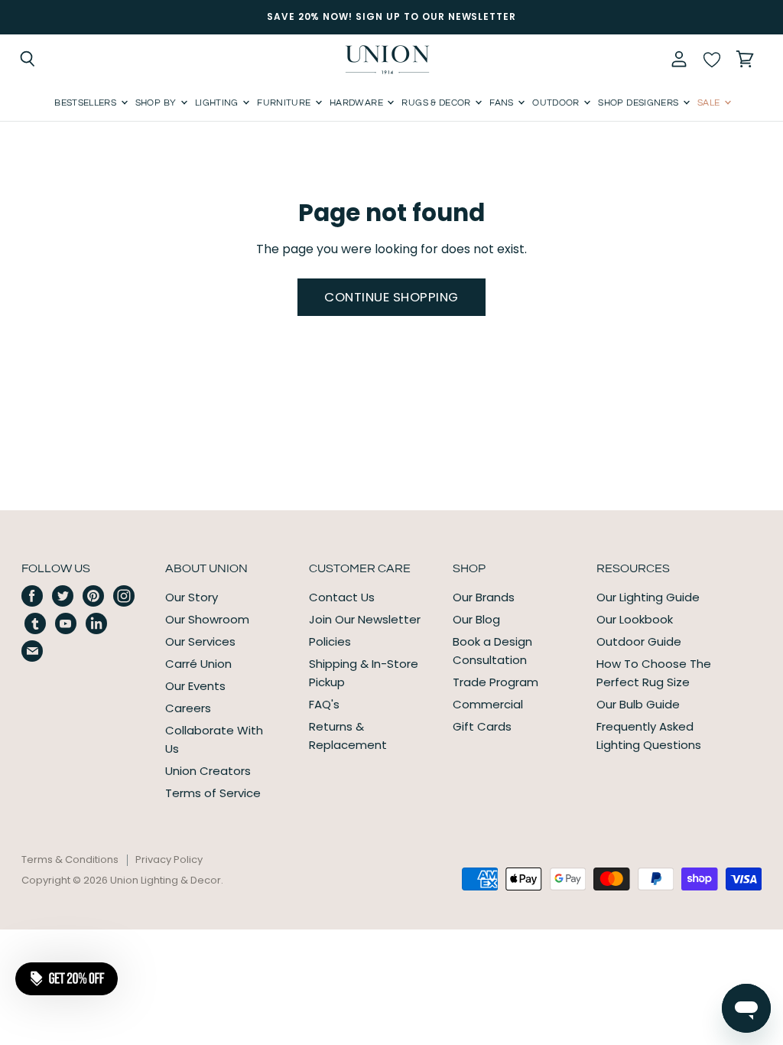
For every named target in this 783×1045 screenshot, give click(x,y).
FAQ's (324, 704)
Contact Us (342, 597)
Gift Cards (482, 726)
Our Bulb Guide (638, 704)
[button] (66, 978)
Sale (710, 103)
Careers (188, 708)
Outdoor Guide (638, 641)
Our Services (200, 641)
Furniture (285, 103)
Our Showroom (207, 619)
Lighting (218, 103)
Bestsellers (86, 103)
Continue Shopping (391, 297)
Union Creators (208, 771)
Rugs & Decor (437, 103)
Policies (330, 641)
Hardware (357, 103)
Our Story (191, 597)
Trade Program (495, 682)
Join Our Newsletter (365, 619)
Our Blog (476, 619)
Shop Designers (639, 103)
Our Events (195, 686)
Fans (502, 103)
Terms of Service (213, 793)
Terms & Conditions (70, 859)
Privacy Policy (169, 859)
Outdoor (557, 103)
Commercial (488, 704)
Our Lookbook (634, 619)
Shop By (157, 103)
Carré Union (198, 664)
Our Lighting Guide (648, 597)
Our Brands (484, 597)
